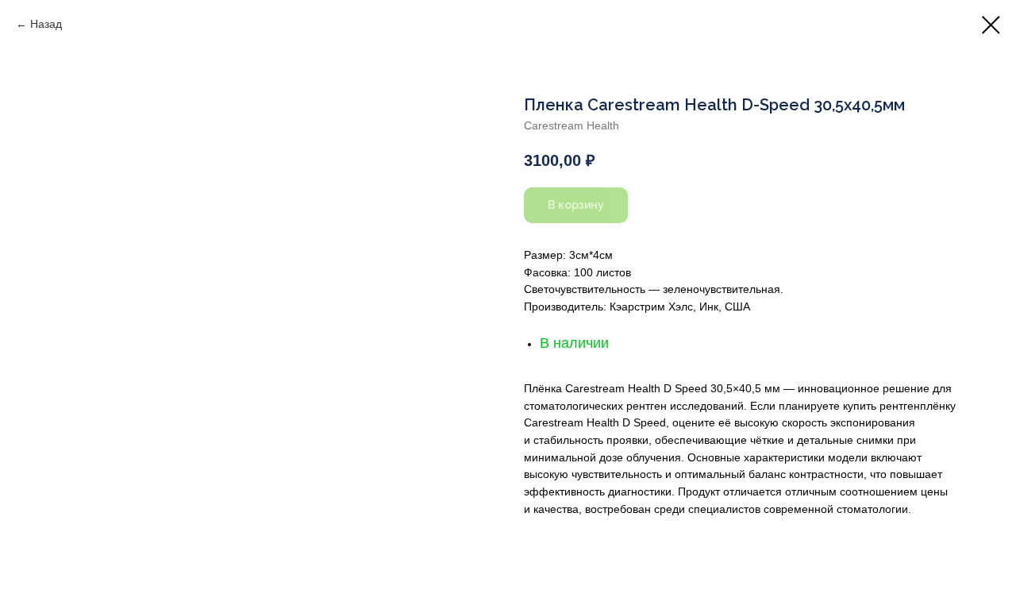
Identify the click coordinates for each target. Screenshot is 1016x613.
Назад (46, 23)
